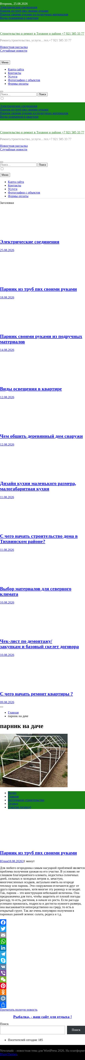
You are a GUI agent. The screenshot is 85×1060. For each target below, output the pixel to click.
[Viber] (42, 973)
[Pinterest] (42, 986)
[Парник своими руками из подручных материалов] (15, 328)
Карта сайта (16, 69)
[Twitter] (42, 929)
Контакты (14, 73)
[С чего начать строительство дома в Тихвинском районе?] (15, 527)
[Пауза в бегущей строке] (1, 706)
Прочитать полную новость (18, 1009)
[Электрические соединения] (15, 233)
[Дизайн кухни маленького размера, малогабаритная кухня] (15, 475)
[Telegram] (42, 954)
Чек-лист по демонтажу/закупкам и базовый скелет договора (39, 644)
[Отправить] (42, 1005)
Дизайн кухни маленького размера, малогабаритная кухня (38, 486)
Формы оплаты (18, 83)
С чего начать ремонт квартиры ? (36, 693)
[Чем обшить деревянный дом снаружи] (15, 427)
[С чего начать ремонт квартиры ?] (15, 685)
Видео (12, 793)
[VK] (42, 967)
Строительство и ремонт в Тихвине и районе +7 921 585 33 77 (42, 33)
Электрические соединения (18, 7)
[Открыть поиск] (1, 91)
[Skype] (42, 960)
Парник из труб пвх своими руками (24, 10)
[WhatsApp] (42, 941)
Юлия (4, 861)
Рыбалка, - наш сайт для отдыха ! (42, 1017)
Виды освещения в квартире (19, 18)
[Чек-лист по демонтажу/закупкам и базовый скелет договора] (15, 633)
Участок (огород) (19, 807)
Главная (13, 796)
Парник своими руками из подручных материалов (34, 14)
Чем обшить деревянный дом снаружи (41, 436)
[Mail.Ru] (42, 998)
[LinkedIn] (42, 948)
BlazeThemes (8, 1054)
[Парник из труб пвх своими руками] (15, 280)
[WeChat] (42, 979)
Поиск (4, 1024)
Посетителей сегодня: (23, 1040)
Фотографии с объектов (24, 80)
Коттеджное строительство (26, 800)
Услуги (12, 76)
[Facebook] (42, 922)
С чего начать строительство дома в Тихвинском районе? (39, 538)
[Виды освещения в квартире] (15, 380)
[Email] (42, 935)
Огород (13, 803)
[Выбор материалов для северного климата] (15, 580)
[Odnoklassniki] (42, 992)
